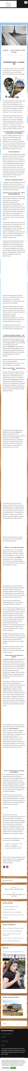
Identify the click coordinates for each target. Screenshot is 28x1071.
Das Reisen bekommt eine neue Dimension (13, 915)
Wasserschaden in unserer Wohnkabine (12, 912)
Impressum (3, 1036)
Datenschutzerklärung (6, 1034)
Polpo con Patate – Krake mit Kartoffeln (14, 888)
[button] (4, 867)
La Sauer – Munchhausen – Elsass (13, 843)
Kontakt (3, 1045)
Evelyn (9, 55)
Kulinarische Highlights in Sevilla (13, 847)
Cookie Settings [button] (6, 1068)
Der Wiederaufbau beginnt (9, 909)
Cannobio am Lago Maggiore (15, 931)
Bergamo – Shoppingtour (11, 845)
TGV (5, 143)
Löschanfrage (4, 1041)
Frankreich (8, 874)
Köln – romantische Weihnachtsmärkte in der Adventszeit (14, 894)
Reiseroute (5, 917)
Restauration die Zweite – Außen (11, 906)
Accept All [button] (13, 1068)
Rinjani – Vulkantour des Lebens (15, 938)
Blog (4, 874)
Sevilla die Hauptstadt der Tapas (13, 848)
